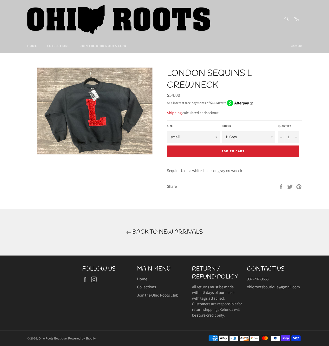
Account (296, 46)
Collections (58, 46)
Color (226, 126)
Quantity (284, 126)
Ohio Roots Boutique (53, 338)
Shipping (174, 113)
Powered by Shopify (82, 338)
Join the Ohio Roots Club (103, 46)
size (170, 126)
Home (32, 46)
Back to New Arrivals (167, 232)
